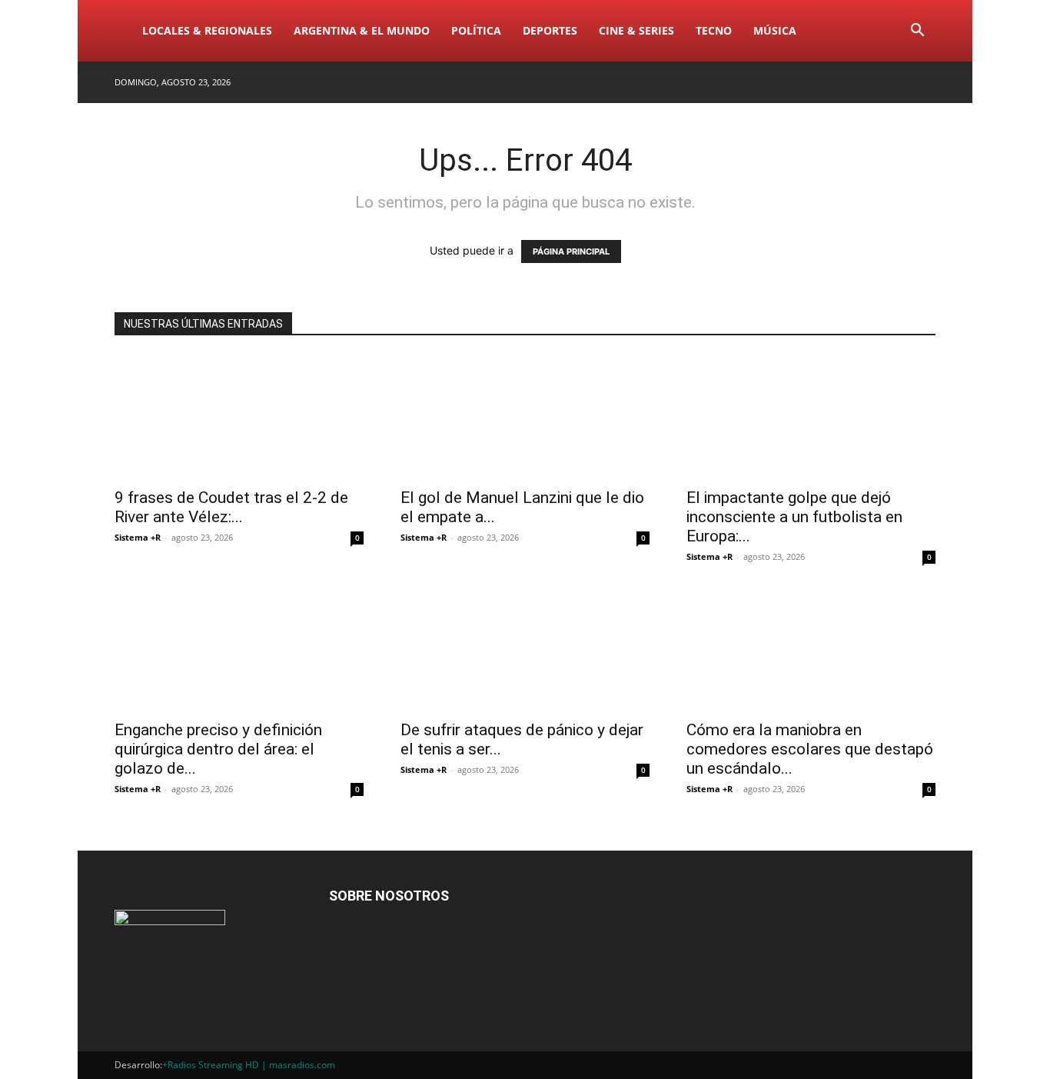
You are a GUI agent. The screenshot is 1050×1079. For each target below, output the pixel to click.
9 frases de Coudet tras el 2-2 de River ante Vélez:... (231, 507)
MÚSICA (774, 30)
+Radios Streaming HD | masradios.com (248, 1064)
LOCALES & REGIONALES (207, 30)
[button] (917, 32)
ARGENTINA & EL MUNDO (362, 30)
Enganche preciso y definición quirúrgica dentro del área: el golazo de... (218, 749)
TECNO (714, 30)
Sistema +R (138, 537)
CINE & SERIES (636, 30)
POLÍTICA (476, 30)
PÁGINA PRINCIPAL (571, 251)
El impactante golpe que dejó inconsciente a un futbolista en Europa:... (794, 516)
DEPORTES (550, 30)
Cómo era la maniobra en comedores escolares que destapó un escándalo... (809, 749)
